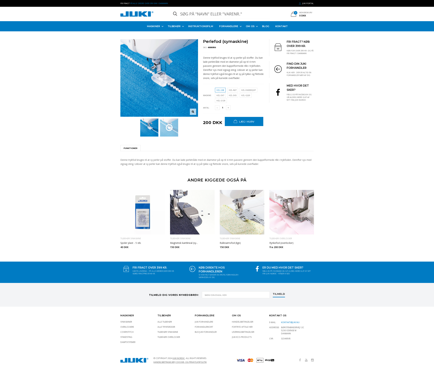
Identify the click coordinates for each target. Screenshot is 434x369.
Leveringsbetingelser (243, 332)
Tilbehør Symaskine (167, 332)
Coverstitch (127, 332)
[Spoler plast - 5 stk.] (142, 212)
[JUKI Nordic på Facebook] (300, 360)
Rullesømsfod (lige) (230, 242)
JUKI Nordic (179, 358)
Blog (265, 26)
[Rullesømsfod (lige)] (242, 212)
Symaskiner (126, 321)
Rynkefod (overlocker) (281, 242)
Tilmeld (279, 294)
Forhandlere (228, 26)
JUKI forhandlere (204, 321)
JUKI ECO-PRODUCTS (242, 337)
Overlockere (127, 326)
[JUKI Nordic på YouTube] (306, 360)
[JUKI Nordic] (142, 14)
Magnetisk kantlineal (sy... (184, 242)
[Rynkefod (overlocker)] (291, 212)
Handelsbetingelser (242, 321)
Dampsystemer (127, 342)
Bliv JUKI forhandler (206, 332)
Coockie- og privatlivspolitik (191, 362)
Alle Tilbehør (164, 321)
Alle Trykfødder (166, 326)
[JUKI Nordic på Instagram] (312, 360)
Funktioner (130, 148)
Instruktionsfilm (200, 26)
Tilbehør (174, 26)
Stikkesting (126, 337)
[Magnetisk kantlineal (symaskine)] (192, 212)
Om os (250, 26)
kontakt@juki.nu (290, 322)
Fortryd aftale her (242, 326)
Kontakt (281, 26)
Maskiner (153, 26)
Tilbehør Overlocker (168, 337)
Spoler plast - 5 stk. (130, 242)
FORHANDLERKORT (204, 326)
